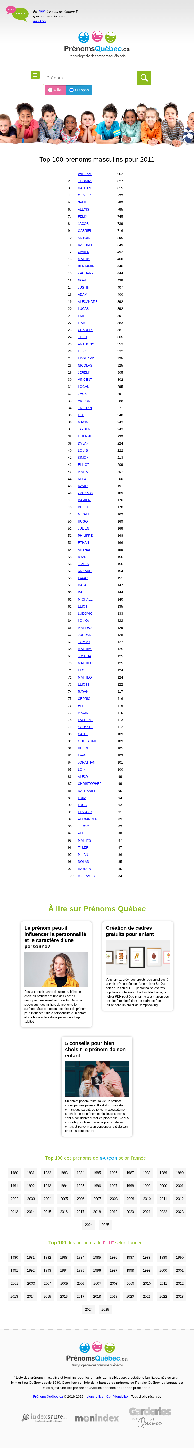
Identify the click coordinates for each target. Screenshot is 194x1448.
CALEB (83, 734)
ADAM (82, 294)
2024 (89, 1225)
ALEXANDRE (87, 301)
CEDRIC (84, 698)
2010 (147, 1199)
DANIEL (84, 592)
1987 (130, 1173)
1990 (180, 1173)
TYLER (83, 847)
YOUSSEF (85, 727)
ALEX (82, 479)
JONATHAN (86, 762)
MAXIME (84, 422)
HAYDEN (84, 869)
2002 (14, 1199)
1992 (42, 11)
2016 (64, 1212)
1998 (130, 1186)
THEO (82, 337)
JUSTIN (83, 287)
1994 (64, 1186)
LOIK (81, 769)
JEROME (85, 826)
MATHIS (84, 259)
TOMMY (84, 642)
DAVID (83, 486)
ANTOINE (85, 238)
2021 (146, 1212)
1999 (146, 1186)
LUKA (82, 798)
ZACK (82, 394)
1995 (80, 1186)
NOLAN (83, 862)
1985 (97, 1173)
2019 (113, 1212)
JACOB (83, 223)
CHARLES (85, 330)
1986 (113, 1173)
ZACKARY (85, 493)
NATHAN (84, 188)
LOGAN (83, 387)
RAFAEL (84, 585)
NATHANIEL (87, 791)
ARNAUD (85, 571)
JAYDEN (84, 429)
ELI (80, 706)
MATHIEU (85, 663)
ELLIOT (83, 465)
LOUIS (83, 450)
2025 (105, 1225)
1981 (31, 1173)
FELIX (82, 216)
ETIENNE (85, 436)
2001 (180, 1186)
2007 (97, 1199)
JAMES (83, 564)
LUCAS (83, 309)
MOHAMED (86, 876)
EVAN (82, 755)
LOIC (82, 351)
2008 (114, 1199)
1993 (47, 1186)
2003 (31, 1199)
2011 (163, 1199)
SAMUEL (84, 202)
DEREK (83, 507)
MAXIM (83, 713)
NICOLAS (85, 365)
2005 (64, 1199)
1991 (14, 1186)
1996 (97, 1186)
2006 (80, 1199)
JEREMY (84, 372)
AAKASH (39, 21)
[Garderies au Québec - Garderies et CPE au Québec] (150, 1418)
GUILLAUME (87, 741)
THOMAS (85, 181)
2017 (80, 1212)
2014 (31, 1212)
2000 (163, 1186)
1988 (146, 1173)
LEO (81, 415)
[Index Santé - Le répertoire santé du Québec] (44, 1417)
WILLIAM (85, 174)
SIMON (83, 457)
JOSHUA (84, 656)
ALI (80, 833)
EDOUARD (86, 358)
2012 (180, 1199)
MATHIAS (85, 649)
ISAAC (83, 578)
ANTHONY (86, 344)
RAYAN (83, 691)
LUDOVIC (85, 613)
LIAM (82, 323)
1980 (14, 1173)
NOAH (82, 280)
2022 (163, 1212)
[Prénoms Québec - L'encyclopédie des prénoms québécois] (97, 35)
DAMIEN (84, 500)
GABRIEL (85, 231)
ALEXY (83, 776)
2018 (97, 1212)
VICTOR (84, 401)
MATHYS (84, 840)
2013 (14, 1212)
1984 (80, 1173)
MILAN (83, 854)
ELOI (81, 670)
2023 (180, 1212)
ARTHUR (85, 550)
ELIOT (83, 606)
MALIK (83, 472)
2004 (47, 1199)
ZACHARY (85, 273)
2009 (130, 1199)
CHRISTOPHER (90, 784)
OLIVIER (84, 195)
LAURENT (85, 720)
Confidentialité (117, 1396)
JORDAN (84, 635)
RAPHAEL (85, 245)
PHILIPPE (85, 535)
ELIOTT (84, 684)
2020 (130, 1212)
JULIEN (83, 528)
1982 (47, 1173)
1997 (113, 1186)
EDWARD (85, 812)
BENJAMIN (86, 266)
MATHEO (85, 677)
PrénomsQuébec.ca (48, 1396)
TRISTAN (85, 408)
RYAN (82, 557)
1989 (163, 1173)
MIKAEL (84, 514)
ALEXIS (83, 209)
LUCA (82, 805)
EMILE (83, 316)
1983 (64, 1173)
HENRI (83, 748)
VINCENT (85, 379)
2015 (47, 1212)
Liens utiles (95, 1396)
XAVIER (83, 252)
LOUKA (83, 620)
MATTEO (85, 628)
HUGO (83, 521)
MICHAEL (85, 599)
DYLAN (83, 443)
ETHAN (83, 543)
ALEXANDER (87, 819)
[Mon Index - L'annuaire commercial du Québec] (97, 1418)
